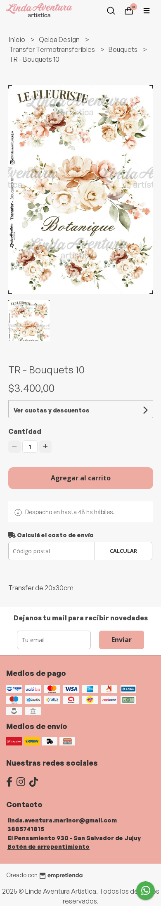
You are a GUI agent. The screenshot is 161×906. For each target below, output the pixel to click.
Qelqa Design (60, 39)
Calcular (123, 550)
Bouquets (124, 49)
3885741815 (25, 828)
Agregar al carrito (81, 477)
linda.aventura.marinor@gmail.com (62, 820)
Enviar (121, 639)
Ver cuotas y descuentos (52, 410)
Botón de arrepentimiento (48, 846)
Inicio (17, 39)
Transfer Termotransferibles (52, 49)
